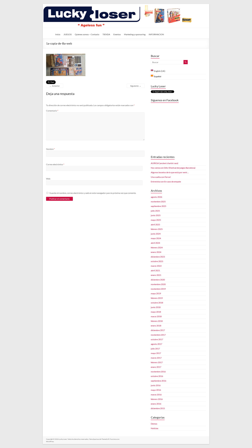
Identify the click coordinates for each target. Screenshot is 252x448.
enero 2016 (156, 403)
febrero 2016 (157, 399)
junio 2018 (156, 307)
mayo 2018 (156, 312)
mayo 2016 (156, 390)
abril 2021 (155, 270)
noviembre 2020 (158, 284)
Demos (154, 423)
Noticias (154, 428)
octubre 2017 (157, 339)
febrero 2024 (157, 247)
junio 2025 (156, 215)
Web (48, 178)
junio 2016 (156, 385)
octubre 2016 (157, 376)
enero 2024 (156, 252)
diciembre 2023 (158, 256)
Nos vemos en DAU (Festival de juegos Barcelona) (173, 167)
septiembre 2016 (158, 380)
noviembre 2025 (158, 201)
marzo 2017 (156, 357)
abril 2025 (155, 224)
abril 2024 (155, 243)
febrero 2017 (157, 362)
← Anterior (54, 86)
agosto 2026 (156, 197)
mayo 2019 (156, 293)
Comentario (52, 110)
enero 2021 (156, 275)
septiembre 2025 (158, 206)
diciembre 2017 (158, 330)
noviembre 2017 (158, 335)
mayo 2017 (156, 353)
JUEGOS (68, 34)
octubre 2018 (157, 302)
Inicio (57, 34)
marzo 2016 (156, 394)
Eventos (117, 34)
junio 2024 (156, 233)
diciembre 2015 (158, 408)
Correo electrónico (55, 164)
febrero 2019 (157, 298)
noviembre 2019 (158, 289)
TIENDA (106, 34)
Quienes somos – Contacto (87, 34)
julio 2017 (155, 348)
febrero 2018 (157, 321)
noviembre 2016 (158, 371)
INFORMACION (156, 34)
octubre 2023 (157, 261)
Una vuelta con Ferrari (161, 177)
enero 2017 (156, 367)
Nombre (50, 149)
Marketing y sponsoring (134, 34)
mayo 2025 (156, 220)
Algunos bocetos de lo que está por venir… (170, 172)
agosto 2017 (156, 344)
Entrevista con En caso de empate (166, 181)
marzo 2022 (156, 266)
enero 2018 (156, 325)
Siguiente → (135, 86)
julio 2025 (155, 210)
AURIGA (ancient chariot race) (164, 163)
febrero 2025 (157, 229)
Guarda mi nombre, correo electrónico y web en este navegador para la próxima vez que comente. (92, 193)
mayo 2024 (156, 238)
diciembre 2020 (158, 279)
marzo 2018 (156, 316)
